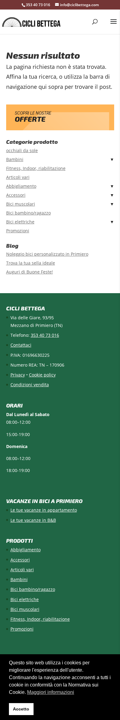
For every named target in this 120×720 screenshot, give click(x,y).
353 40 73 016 (38, 4)
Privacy (17, 375)
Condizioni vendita (29, 385)
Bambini (14, 159)
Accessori (16, 195)
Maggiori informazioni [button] (50, 692)
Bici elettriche (20, 222)
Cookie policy (42, 375)
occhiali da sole (22, 150)
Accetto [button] (21, 708)
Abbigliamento (21, 186)
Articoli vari (18, 177)
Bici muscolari (20, 204)
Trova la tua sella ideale (30, 263)
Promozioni (17, 231)
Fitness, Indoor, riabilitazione (36, 168)
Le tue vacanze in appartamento (43, 510)
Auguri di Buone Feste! (29, 272)
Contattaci (20, 345)
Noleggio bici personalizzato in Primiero (47, 254)
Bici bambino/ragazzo (28, 213)
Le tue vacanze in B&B (33, 520)
